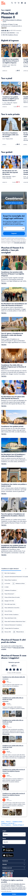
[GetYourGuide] (3, 3)
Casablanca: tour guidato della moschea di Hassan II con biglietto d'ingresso (13, 770)
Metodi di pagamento (8, 871)
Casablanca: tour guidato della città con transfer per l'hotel (12, 698)
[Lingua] (22, 3)
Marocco (8, 821)
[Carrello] (18, 3)
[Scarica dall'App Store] (8, 855)
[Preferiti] (15, 3)
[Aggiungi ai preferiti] (19, 45)
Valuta (4, 838)
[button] (11, 58)
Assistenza (5, 861)
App (3, 846)
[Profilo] (25, 3)
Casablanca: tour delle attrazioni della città (13, 677)
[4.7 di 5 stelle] (5, 31)
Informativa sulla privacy (20, 242)
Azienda (4, 864)
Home (2, 821)
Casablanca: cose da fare (7, 823)
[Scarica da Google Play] (8, 850)
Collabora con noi (7, 868)
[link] (11, 58)
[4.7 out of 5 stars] (14, 669)
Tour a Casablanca (6, 825)
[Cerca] (12, 3)
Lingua (4, 831)
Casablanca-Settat (17, 821)
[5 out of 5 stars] (14, 679)
